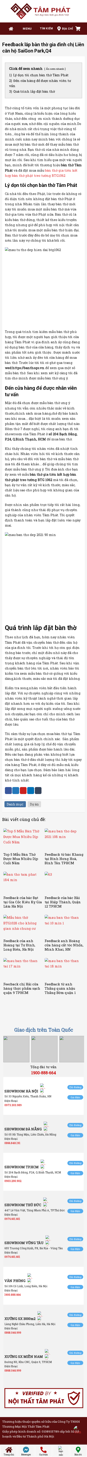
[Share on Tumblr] (38, 790)
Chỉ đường (75, 1087)
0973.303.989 (13, 1105)
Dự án (34, 804)
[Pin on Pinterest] (23, 790)
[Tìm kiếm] (44, 29)
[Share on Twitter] (15, 790)
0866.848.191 (12, 1143)
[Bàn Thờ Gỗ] (43, 11)
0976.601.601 (12, 1219)
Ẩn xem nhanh (55, 68)
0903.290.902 (12, 1181)
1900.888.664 (12, 1294)
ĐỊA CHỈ (67, 28)
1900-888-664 (43, 1072)
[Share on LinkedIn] (30, 790)
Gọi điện (75, 1097)
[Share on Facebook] (8, 790)
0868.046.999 (12, 1332)
